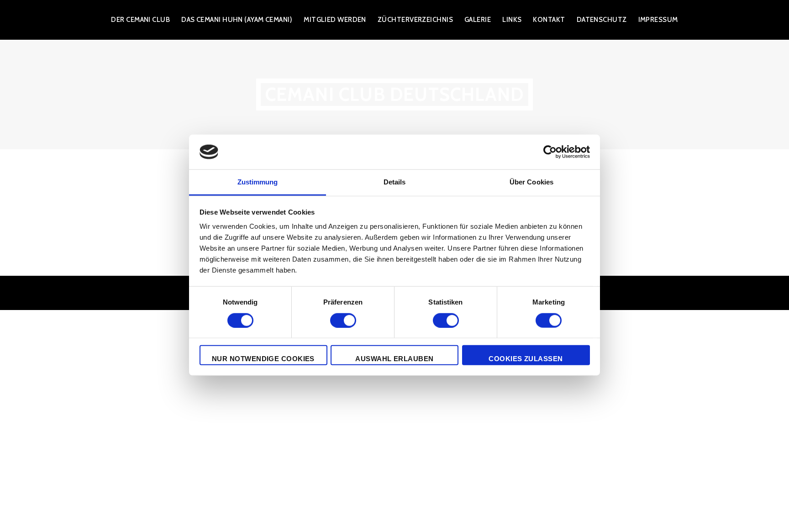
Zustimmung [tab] (257, 182)
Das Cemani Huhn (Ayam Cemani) (236, 20)
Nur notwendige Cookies (263, 359)
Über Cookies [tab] (531, 182)
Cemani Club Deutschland (394, 94)
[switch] (343, 320)
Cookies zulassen (526, 359)
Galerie (477, 20)
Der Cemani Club (140, 20)
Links (511, 20)
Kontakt (549, 20)
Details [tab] (395, 182)
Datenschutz (602, 20)
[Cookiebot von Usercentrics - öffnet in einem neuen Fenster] (550, 152)
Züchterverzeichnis (415, 20)
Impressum (658, 20)
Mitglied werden (335, 20)
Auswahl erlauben (394, 359)
